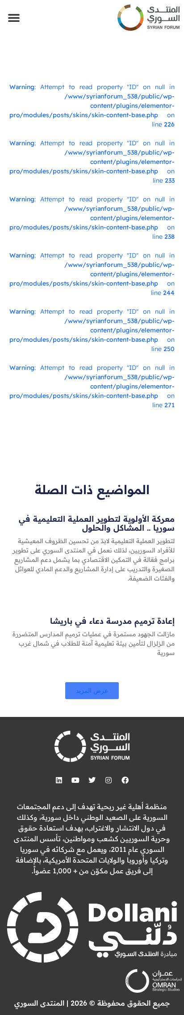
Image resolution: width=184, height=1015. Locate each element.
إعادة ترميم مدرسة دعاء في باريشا (112, 621)
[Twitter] (92, 780)
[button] (13, 17)
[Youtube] (75, 780)
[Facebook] (125, 780)
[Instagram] (108, 780)
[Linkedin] (59, 780)
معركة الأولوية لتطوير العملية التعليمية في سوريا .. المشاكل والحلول (97, 523)
